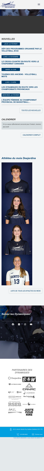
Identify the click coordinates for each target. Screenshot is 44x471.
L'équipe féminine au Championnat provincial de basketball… (19, 101)
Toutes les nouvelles (31, 110)
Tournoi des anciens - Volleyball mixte (19, 75)
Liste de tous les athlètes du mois (26, 291)
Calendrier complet (32, 135)
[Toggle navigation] (39, 4)
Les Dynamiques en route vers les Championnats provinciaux (20, 88)
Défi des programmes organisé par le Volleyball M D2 (22, 49)
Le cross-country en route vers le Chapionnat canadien (20, 62)
